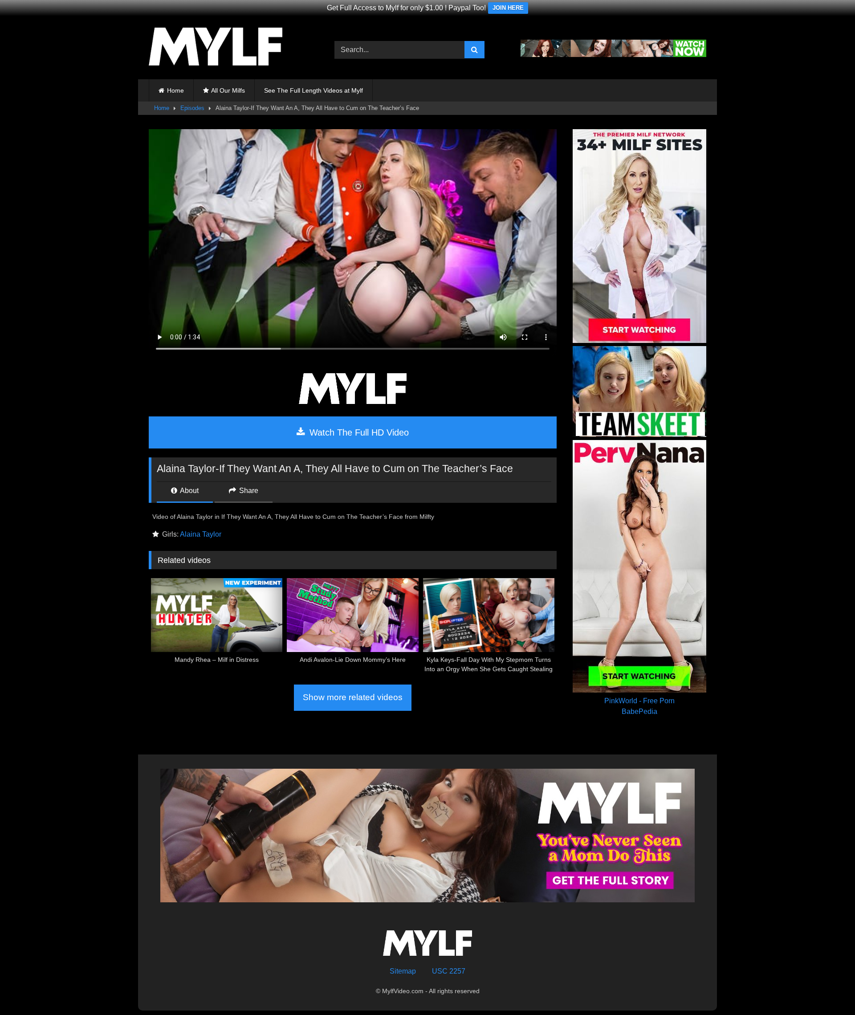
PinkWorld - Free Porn (639, 701)
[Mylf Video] (215, 48)
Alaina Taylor (200, 534)
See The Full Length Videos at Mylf (313, 90)
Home (175, 90)
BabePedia (639, 711)
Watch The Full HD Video (358, 432)
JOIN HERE (508, 7)
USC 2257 (448, 971)
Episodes (192, 108)
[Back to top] (827, 988)
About (189, 490)
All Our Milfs (228, 90)
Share (247, 490)
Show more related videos (353, 697)
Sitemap (403, 971)
